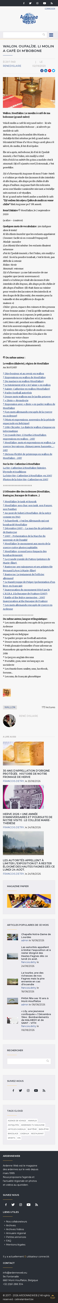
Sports (11, 1138)
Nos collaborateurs (16, 1221)
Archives (11, 1225)
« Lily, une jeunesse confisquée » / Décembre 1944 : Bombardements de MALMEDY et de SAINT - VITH (36, 1017)
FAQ (8, 1240)
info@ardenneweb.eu (15, 1272)
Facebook (42, 70)
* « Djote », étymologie (15, 400)
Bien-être (44, 1129)
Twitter (53, 70)
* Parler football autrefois (17, 392)
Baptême (32, 1129)
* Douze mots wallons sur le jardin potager (27, 396)
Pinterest (49, 70)
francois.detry (13, 781)
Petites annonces (16, 1237)
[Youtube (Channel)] (45, 3)
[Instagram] (37, 3)
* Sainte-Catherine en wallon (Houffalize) (26, 388)
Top (52, 1298)
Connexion (50, 8)
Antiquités (13, 1125)
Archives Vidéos (15, 1229)
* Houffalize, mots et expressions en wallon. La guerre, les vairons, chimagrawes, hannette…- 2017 (29, 446)
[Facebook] (24, 3)
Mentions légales (15, 1244)
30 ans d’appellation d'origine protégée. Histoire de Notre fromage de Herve (26, 773)
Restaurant (37, 1133)
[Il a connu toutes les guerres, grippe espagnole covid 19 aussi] (7, 693)
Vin (18, 1138)
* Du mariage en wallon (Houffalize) (23, 381)
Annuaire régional (16, 1233)
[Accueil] (29, 24)
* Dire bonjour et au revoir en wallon (23, 373)
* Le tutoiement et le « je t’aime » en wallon (27, 385)
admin (24, 940)
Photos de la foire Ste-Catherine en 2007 (25, 479)
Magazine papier (29, 901)
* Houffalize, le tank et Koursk (20, 501)
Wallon (10, 707)
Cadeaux (24, 1133)
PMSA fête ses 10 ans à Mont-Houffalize (34, 1000)
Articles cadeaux (17, 1129)
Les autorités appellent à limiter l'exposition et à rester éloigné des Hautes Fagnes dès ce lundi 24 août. (29, 865)
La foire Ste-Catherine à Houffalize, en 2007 (27, 475)
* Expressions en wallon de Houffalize (24, 377)
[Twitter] (30, 3)
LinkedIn (45, 70)
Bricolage (13, 1133)
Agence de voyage (17, 1121)
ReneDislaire (12, 65)
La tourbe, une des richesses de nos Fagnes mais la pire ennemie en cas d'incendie (32, 978)
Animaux (32, 1121)
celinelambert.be (24, 1299)
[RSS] (51, 3)
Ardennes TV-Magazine (32, 1125)
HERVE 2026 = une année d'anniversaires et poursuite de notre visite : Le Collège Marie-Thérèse (27, 819)
